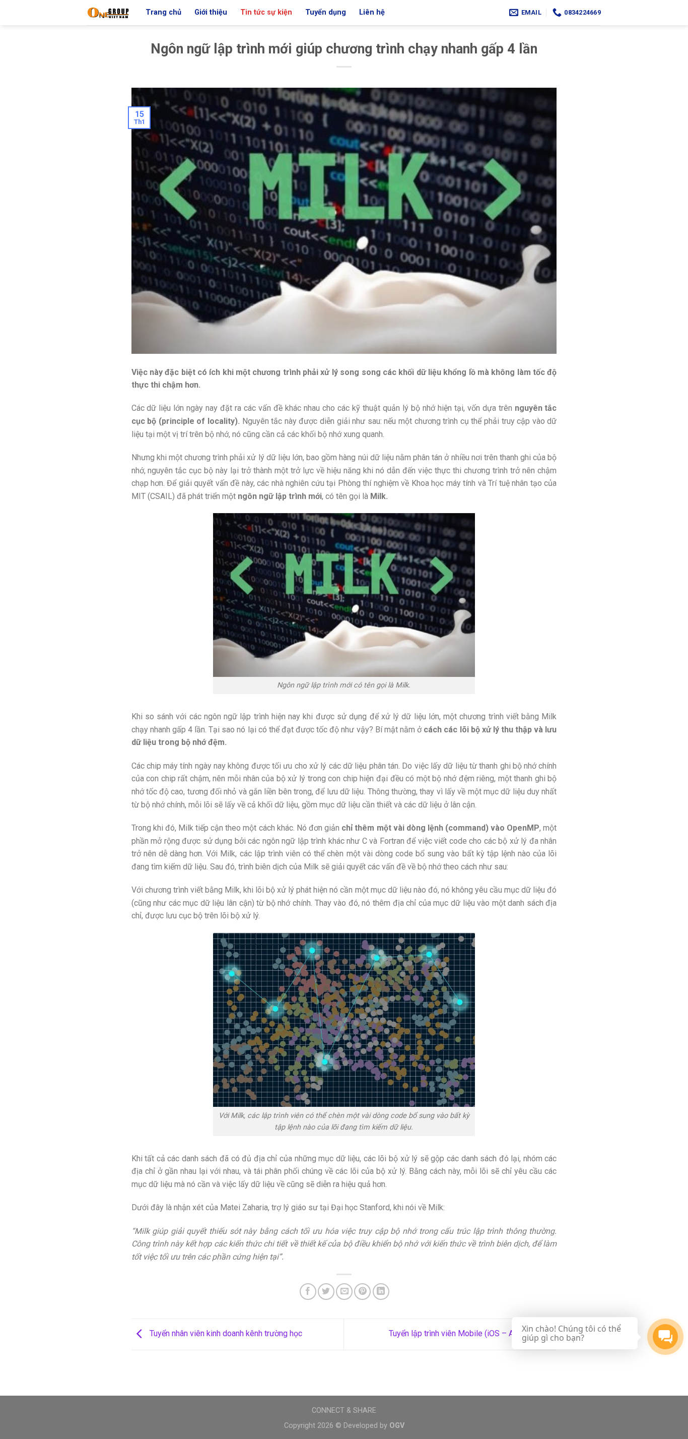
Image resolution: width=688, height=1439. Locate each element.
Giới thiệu (210, 12)
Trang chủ (163, 12)
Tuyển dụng (325, 12)
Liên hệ (372, 12)
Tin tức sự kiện (266, 12)
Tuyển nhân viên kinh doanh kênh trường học (225, 1334)
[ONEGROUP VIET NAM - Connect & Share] (108, 12)
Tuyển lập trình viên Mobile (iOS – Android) (464, 1334)
